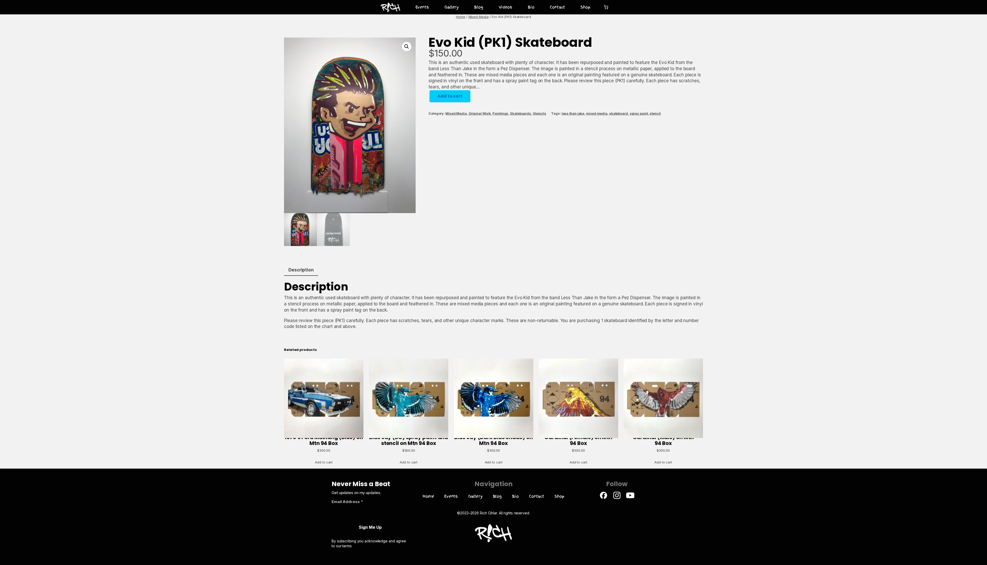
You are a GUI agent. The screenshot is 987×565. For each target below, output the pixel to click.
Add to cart (449, 96)
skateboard (618, 113)
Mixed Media (479, 17)
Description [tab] (301, 269)
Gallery (451, 7)
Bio (531, 7)
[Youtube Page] (630, 497)
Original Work (480, 113)
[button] (406, 46)
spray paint (639, 113)
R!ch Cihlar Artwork (386, 7)
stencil (655, 113)
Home (460, 17)
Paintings (500, 113)
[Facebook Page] (603, 497)
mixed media (596, 113)
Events (422, 7)
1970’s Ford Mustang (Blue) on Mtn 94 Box (324, 440)
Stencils (539, 113)
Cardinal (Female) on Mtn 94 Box (578, 440)
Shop (585, 7)
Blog (478, 7)
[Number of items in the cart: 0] (606, 7)
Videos (505, 7)
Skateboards (520, 113)
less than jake (573, 113)
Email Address (347, 501)
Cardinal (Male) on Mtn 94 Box (663, 440)
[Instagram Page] (617, 497)
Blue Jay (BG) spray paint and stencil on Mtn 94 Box (408, 440)
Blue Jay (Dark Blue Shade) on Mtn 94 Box (493, 440)
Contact (557, 7)
